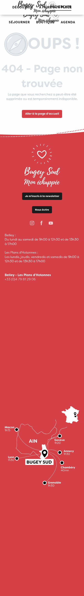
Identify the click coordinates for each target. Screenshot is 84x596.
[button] (19, 22)
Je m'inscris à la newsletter (42, 196)
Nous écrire (42, 209)
